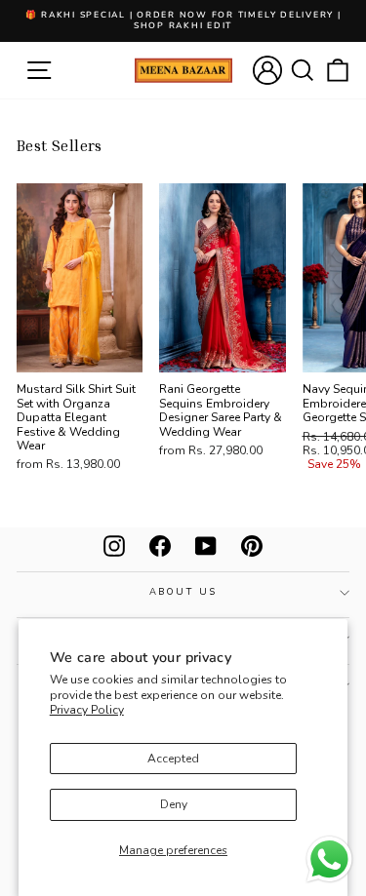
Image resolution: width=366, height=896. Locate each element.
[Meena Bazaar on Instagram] (114, 546)
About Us (183, 591)
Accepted (173, 758)
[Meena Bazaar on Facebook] (160, 546)
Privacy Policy (87, 710)
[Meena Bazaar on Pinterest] (252, 546)
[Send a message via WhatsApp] (329, 859)
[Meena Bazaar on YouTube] (206, 546)
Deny (173, 804)
